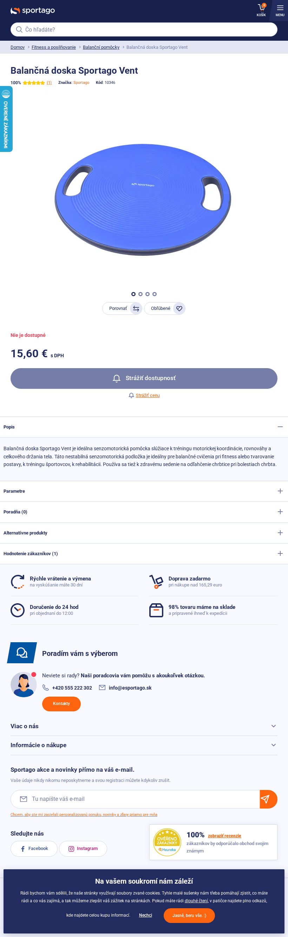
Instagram (87, 848)
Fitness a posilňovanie (54, 47)
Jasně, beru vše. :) (189, 915)
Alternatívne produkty (25, 533)
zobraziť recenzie (224, 835)
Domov (18, 47)
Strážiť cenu (148, 395)
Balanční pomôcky (101, 47)
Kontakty (61, 703)
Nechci (145, 915)
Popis (9, 427)
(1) (49, 82)
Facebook (37, 848)
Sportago (81, 82)
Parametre (14, 491)
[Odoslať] (268, 799)
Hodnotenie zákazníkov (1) (31, 553)
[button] (133, 294)
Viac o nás (25, 726)
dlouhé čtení (196, 900)
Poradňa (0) (15, 511)
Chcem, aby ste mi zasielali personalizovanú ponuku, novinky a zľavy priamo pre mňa (84, 814)
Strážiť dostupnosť (150, 377)
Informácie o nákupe (38, 745)
